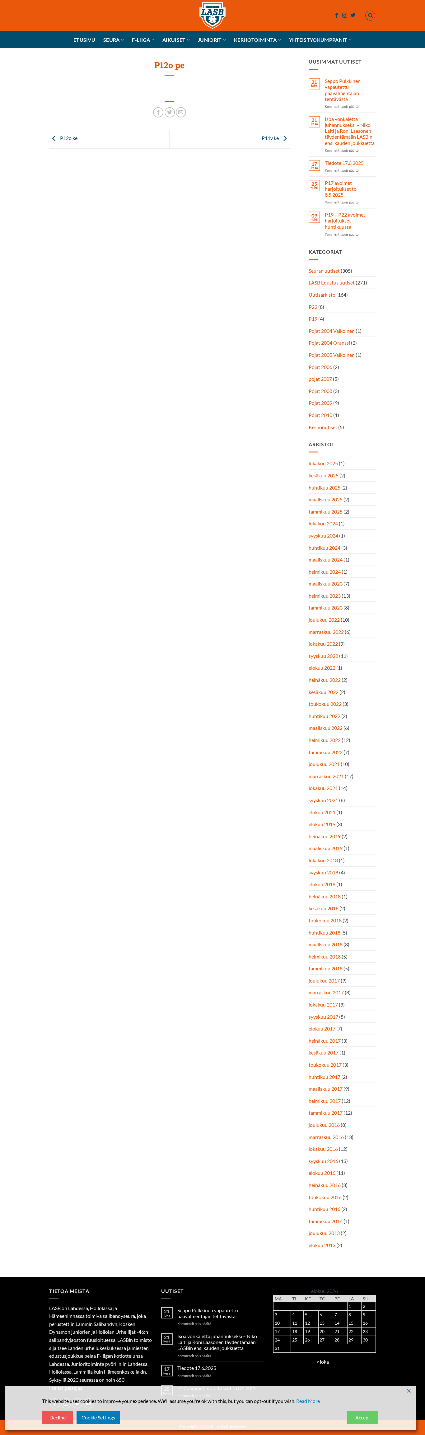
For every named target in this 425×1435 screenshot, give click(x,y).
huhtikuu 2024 (324, 548)
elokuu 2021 (322, 812)
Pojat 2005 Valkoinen (332, 355)
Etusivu (84, 40)
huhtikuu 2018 (324, 932)
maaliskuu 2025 (326, 499)
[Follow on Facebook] (336, 15)
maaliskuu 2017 (326, 1089)
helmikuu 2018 (325, 956)
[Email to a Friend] (181, 112)
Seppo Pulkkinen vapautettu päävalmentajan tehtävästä (342, 90)
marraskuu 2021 (326, 776)
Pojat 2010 (320, 415)
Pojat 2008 (320, 391)
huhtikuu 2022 (324, 716)
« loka (323, 1362)
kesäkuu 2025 (324, 475)
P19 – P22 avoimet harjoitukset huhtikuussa (345, 220)
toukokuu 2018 (325, 920)
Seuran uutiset (324, 271)
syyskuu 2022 (323, 656)
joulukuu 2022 (324, 620)
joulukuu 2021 (324, 764)
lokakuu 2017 (323, 1004)
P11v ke (271, 138)
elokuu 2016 (322, 1173)
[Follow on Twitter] (352, 15)
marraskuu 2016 (326, 1137)
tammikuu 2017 (326, 1113)
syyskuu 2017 (323, 1017)
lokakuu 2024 (323, 523)
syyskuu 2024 (323, 535)
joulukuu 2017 (324, 980)
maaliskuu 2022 (326, 728)
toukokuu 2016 (325, 1197)
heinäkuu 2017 (325, 1041)
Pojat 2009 (320, 403)
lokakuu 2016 (323, 1149)
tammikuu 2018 (326, 968)
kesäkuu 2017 (324, 1052)
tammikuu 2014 (326, 1221)
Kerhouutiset (323, 427)
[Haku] (370, 16)
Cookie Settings (98, 1417)
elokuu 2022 (322, 668)
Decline (57, 1417)
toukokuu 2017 (325, 1065)
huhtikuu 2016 (324, 1209)
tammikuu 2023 (326, 607)
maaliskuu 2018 (326, 944)
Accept (362, 1417)
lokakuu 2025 (323, 463)
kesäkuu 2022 (324, 692)
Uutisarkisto (322, 295)
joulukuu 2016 (324, 1125)
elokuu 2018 (322, 884)
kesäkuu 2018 (324, 908)
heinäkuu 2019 (325, 836)
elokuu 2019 (322, 824)
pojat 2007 (320, 379)
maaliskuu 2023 (326, 583)
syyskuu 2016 (323, 1161)
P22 (313, 307)
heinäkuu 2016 (325, 1185)
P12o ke (68, 138)
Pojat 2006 (320, 367)
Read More (308, 1401)
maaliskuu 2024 (326, 559)
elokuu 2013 (322, 1245)
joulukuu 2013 (324, 1233)
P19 (313, 319)
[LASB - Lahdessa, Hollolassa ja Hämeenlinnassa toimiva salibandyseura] (212, 15)
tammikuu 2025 (326, 511)
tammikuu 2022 (326, 752)
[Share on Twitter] (170, 112)
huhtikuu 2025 (324, 487)
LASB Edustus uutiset (332, 282)
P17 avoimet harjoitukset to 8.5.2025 (340, 189)
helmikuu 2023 (325, 596)
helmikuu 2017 (325, 1101)
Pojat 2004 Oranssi (329, 343)
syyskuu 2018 (323, 872)
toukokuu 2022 (325, 704)
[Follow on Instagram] (344, 15)
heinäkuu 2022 (325, 680)
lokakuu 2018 (323, 860)
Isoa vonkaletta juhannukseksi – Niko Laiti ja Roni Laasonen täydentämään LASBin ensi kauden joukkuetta (349, 131)
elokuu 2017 (322, 1028)
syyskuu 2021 (323, 800)
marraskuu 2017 (326, 992)
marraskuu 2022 (326, 632)
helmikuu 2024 (325, 572)
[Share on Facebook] (158, 112)
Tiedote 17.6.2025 (344, 163)
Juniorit (210, 40)
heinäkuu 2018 (325, 896)
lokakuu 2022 (323, 644)
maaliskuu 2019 (326, 848)
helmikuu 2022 (325, 740)
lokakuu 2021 (323, 788)
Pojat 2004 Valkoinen (332, 331)
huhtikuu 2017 (324, 1077)
